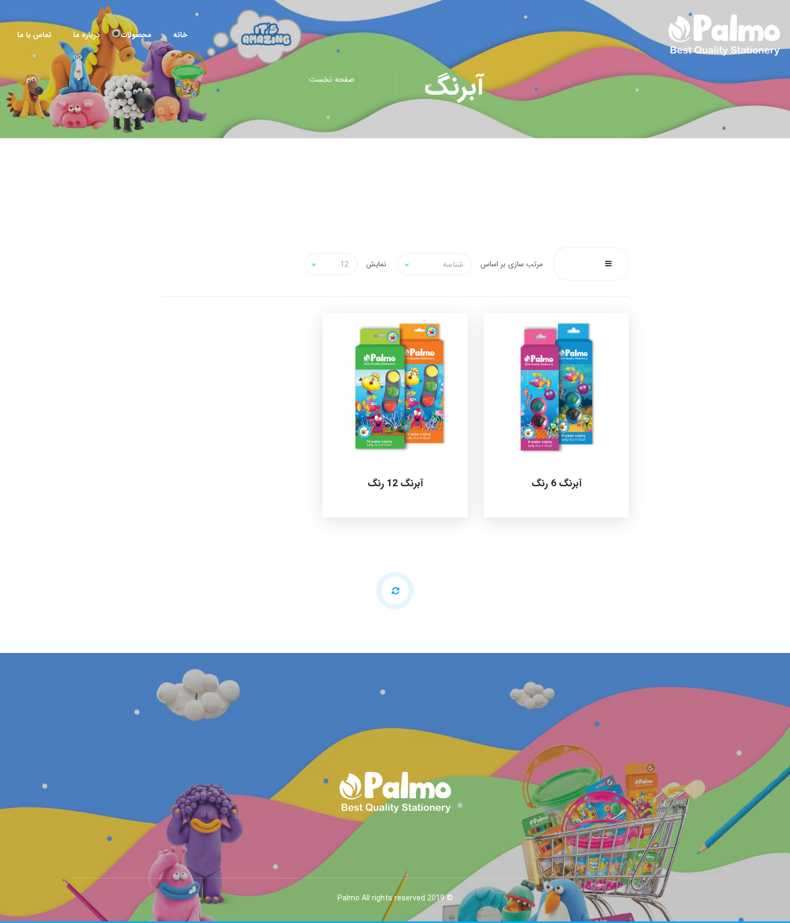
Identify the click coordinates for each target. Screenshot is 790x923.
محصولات (136, 35)
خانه (180, 35)
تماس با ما (34, 35)
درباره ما (86, 35)
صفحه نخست (332, 79)
